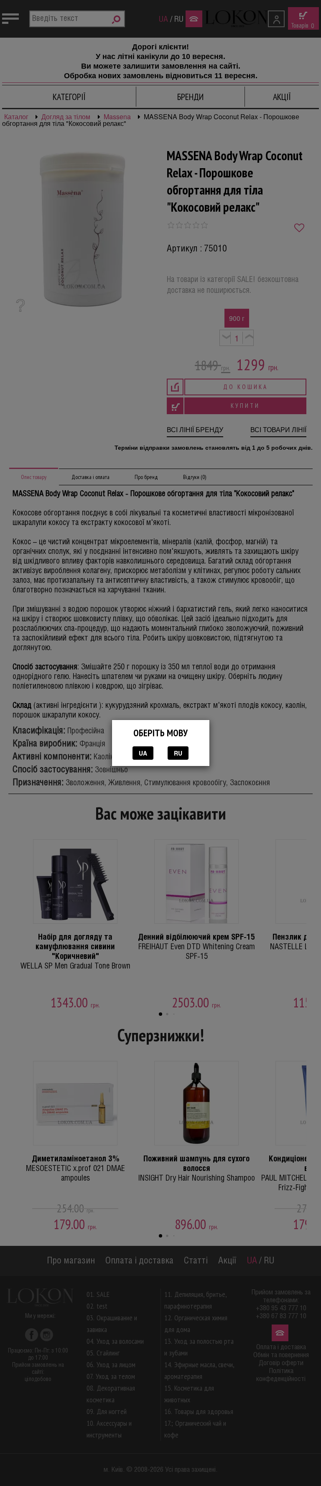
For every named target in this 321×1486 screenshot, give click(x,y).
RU (178, 753)
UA (143, 753)
